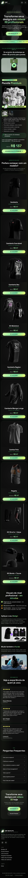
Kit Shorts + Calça (14, 532)
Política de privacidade (6, 857)
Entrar (2, 866)
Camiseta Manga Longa (14, 408)
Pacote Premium (14, 813)
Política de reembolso (6, 859)
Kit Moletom (14, 326)
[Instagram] (2, 842)
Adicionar (15, 210)
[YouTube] (6, 842)
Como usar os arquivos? (8, 757)
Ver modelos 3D (13, 33)
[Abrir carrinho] (22, 2)
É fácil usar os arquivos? (8, 761)
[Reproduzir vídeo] (14, 65)
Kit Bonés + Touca (14, 573)
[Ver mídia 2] (11, 113)
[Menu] (25, 2)
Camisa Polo (14, 449)
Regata (14, 491)
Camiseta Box (14, 284)
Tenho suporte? (6, 772)
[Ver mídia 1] (5, 113)
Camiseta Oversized (14, 243)
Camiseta (14, 202)
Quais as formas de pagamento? (10, 769)
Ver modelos (14, 808)
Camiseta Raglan (14, 367)
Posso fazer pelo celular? (8, 780)
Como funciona (4, 853)
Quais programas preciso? (9, 776)
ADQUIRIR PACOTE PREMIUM (13, 151)
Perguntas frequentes (6, 855)
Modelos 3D (4, 849)
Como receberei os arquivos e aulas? (11, 765)
